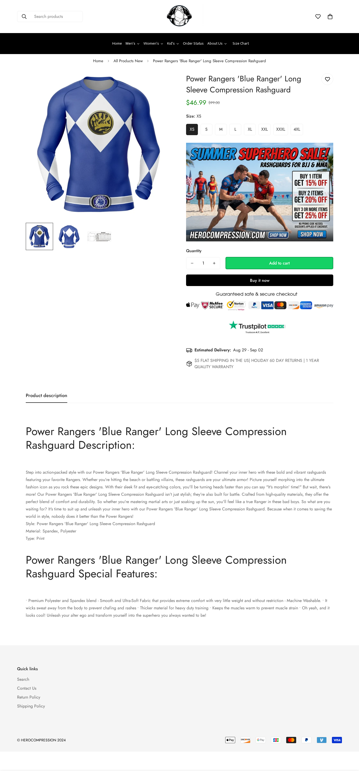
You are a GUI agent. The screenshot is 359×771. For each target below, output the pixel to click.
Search (23, 679)
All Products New (128, 61)
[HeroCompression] (179, 16)
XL (250, 129)
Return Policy (28, 697)
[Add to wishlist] (327, 79)
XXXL (280, 129)
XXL (264, 129)
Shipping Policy (31, 706)
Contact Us (26, 688)
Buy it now (259, 280)
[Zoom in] (162, 83)
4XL (297, 129)
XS (192, 129)
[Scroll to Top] (349, 742)
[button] (330, 16)
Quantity (194, 251)
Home (98, 61)
